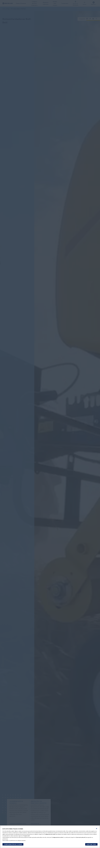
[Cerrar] (97, 829)
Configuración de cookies (13, 844)
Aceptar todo (91, 844)
